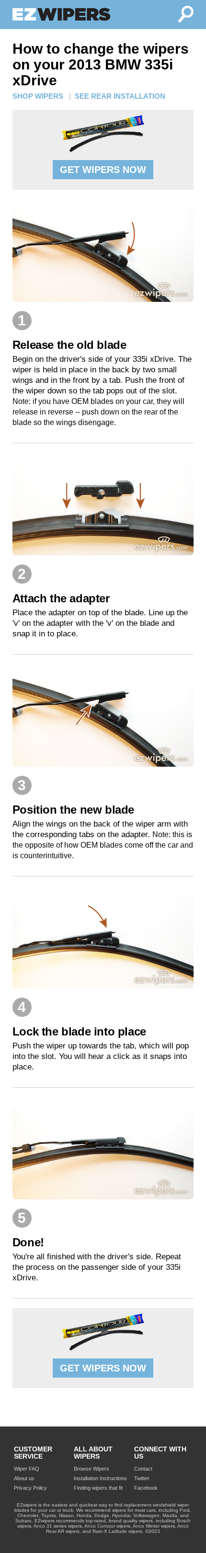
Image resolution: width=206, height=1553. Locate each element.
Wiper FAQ (26, 1469)
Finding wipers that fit (98, 1488)
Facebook (146, 1488)
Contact (143, 1469)
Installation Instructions (100, 1478)
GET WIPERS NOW (103, 169)
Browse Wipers (91, 1469)
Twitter (141, 1478)
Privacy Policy (30, 1488)
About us (24, 1478)
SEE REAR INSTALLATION (120, 96)
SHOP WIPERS (37, 96)
